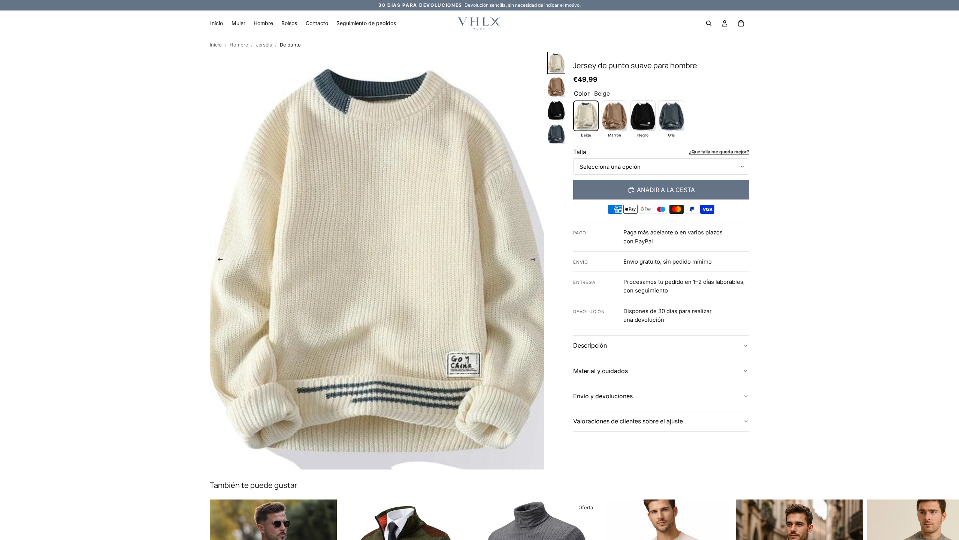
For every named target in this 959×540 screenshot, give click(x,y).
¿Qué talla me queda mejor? (719, 151)
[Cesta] (741, 23)
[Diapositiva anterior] (218, 260)
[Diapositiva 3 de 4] (556, 110)
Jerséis (264, 45)
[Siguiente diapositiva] (535, 260)
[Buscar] (709, 23)
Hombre (239, 45)
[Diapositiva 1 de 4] (556, 62)
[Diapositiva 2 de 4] (556, 86)
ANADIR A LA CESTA (666, 190)
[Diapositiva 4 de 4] (556, 133)
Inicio (216, 45)
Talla (579, 152)
